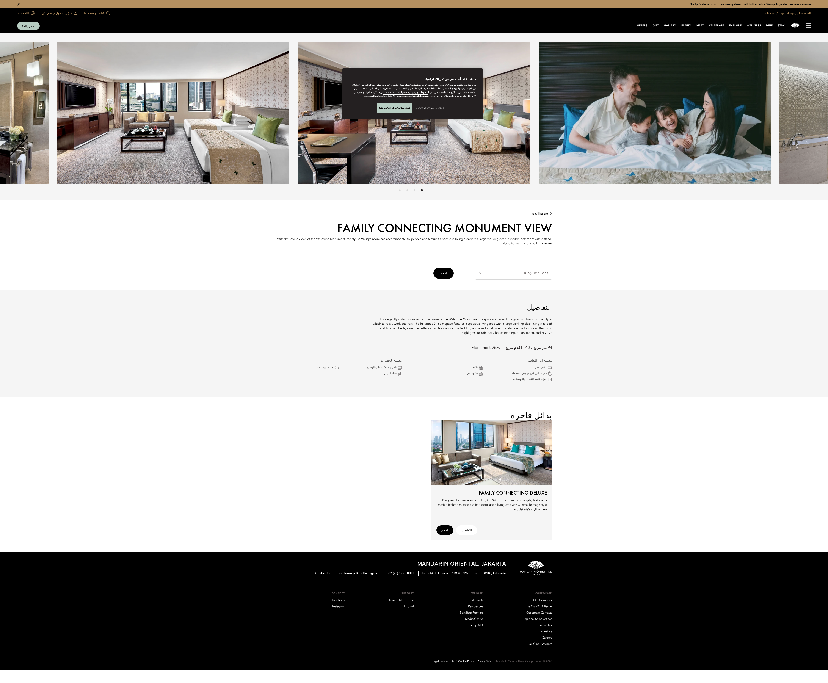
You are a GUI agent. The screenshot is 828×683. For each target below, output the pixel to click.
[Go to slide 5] (483, 479)
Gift (656, 25)
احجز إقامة (28, 26)
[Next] (310, 114)
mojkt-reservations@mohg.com (358, 573)
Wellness (754, 25)
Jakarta (769, 13)
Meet (700, 25)
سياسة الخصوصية (373, 96)
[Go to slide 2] (414, 190)
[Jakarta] (795, 26)
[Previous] (517, 114)
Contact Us (323, 573)
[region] (412, 93)
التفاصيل (466, 530)
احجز (443, 273)
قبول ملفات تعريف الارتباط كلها (394, 107)
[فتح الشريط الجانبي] (808, 26)
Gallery (670, 25)
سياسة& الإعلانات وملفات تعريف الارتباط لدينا (405, 96)
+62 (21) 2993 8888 (400, 573)
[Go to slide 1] (422, 190)
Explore (735, 25)
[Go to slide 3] (407, 190)
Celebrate (716, 25)
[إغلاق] (18, 4)
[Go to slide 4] (400, 190)
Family (686, 25)
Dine (769, 25)
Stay (781, 25)
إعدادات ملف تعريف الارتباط (430, 107)
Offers (642, 25)
